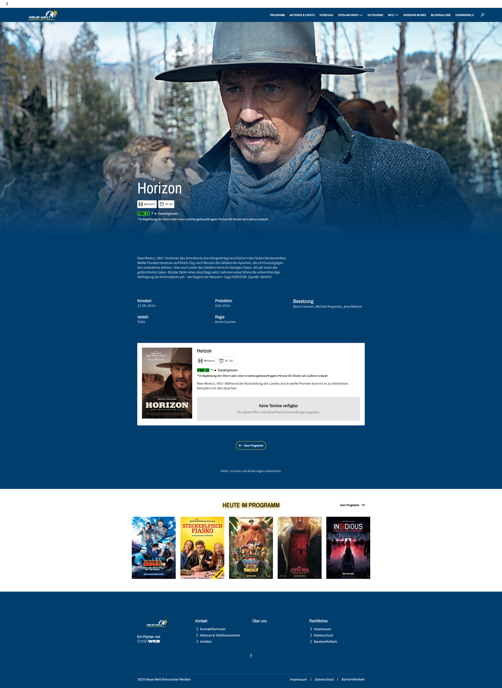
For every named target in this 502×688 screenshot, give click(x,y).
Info (391, 15)
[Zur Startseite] (43, 15)
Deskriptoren (168, 214)
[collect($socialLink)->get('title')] (7, 4)
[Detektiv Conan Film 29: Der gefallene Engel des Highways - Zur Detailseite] (154, 548)
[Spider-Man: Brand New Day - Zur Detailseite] (300, 548)
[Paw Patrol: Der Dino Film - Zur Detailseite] (251, 548)
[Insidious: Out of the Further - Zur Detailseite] (348, 548)
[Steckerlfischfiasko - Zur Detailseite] (202, 548)
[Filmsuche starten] (482, 15)
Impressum (298, 679)
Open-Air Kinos (348, 15)
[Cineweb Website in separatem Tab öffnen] (148, 641)
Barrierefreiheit (353, 679)
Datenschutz (324, 679)
